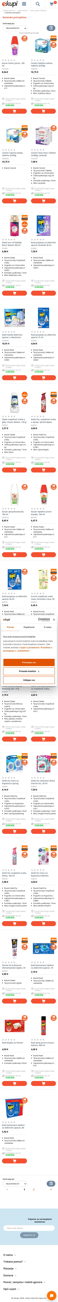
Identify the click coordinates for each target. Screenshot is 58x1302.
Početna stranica (9, 10)
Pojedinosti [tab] (29, 627)
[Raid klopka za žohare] (14, 1026)
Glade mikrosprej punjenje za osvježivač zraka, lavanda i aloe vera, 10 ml (43, 687)
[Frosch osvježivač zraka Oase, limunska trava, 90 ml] (43, 579)
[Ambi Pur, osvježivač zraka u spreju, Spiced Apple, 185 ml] (43, 402)
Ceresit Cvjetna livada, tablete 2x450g (12, 154)
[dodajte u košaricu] (14, 111)
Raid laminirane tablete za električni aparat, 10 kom (42, 966)
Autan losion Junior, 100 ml (13, 64)
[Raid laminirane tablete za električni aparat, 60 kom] (14, 1108)
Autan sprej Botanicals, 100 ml (13, 513)
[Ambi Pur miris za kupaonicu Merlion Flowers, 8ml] (43, 856)
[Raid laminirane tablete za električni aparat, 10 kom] (43, 948)
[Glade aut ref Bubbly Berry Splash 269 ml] (14, 225)
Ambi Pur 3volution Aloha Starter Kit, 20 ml (43, 782)
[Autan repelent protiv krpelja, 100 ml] (43, 494)
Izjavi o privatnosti (30, 647)
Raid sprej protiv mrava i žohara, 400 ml (42, 1044)
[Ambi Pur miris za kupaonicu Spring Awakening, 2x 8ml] (14, 764)
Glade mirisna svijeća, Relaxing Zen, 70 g (12, 687)
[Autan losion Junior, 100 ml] (14, 46)
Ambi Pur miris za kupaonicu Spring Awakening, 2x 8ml (11, 782)
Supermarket (22, 10)
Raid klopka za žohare (12, 1042)
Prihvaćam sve (29, 662)
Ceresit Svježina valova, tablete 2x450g (42, 64)
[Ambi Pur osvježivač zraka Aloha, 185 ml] (14, 856)
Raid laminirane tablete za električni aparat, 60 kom (13, 1126)
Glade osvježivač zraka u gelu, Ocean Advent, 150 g (14, 420)
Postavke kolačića (27, 671)
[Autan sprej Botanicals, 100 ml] (14, 494)
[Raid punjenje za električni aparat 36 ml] (14, 579)
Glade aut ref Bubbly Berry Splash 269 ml (12, 243)
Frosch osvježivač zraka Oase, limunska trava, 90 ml (42, 597)
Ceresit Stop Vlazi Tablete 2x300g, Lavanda (43, 154)
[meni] (24, 4)
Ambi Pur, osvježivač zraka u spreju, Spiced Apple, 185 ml (43, 420)
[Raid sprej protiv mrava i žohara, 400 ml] (43, 1026)
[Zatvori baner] (54, 620)
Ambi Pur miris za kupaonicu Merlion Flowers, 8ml (40, 874)
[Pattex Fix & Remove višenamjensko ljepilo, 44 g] (14, 948)
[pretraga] (38, 4)
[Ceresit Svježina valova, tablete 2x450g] (43, 46)
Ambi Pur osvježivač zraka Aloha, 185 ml (14, 874)
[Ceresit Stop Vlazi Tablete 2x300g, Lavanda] (43, 136)
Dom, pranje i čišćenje (38, 10)
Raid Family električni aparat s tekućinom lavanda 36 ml (12, 336)
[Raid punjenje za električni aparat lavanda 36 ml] (43, 225)
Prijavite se (29, 1235)
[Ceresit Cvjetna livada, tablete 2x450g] (14, 136)
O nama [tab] (47, 627)
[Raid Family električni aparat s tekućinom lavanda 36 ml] (14, 318)
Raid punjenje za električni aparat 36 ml (14, 597)
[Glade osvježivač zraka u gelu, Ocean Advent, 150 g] (14, 402)
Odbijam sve (29, 680)
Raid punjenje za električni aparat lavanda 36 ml (43, 243)
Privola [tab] (10, 627)
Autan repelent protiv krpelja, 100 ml (41, 513)
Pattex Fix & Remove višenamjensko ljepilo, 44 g (13, 966)
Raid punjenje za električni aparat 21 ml (43, 336)
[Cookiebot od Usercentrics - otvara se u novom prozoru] (38, 619)
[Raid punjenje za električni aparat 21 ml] (43, 318)
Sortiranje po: (8, 23)
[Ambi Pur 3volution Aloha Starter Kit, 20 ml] (43, 764)
